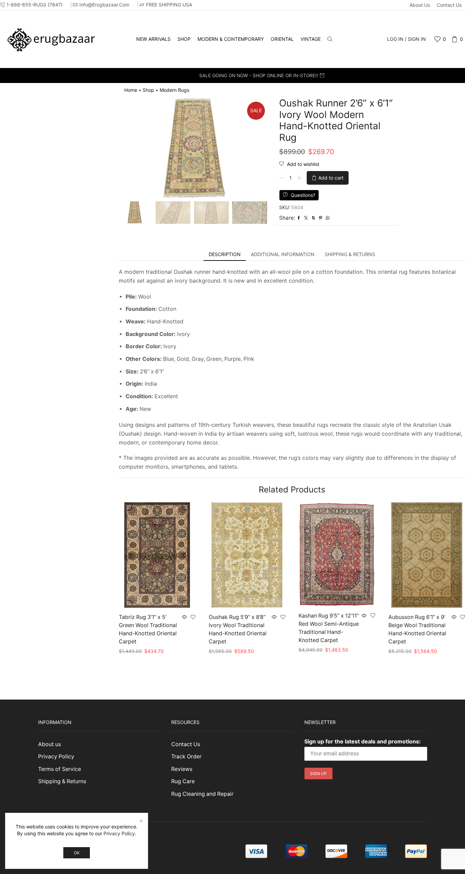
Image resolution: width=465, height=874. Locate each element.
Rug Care (183, 781)
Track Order (186, 756)
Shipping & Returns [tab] (350, 254)
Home (130, 90)
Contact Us (449, 5)
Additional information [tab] (283, 254)
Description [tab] (225, 254)
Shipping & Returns (62, 781)
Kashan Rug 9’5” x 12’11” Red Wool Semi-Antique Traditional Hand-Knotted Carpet (329, 627)
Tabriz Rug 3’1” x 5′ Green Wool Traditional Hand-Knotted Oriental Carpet (148, 629)
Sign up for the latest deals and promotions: (362, 741)
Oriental (282, 39)
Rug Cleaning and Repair (202, 794)
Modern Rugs (174, 90)
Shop (184, 39)
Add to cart (330, 178)
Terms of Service (59, 769)
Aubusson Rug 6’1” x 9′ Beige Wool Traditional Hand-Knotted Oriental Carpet (417, 629)
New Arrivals (153, 39)
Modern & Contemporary (230, 39)
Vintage (311, 39)
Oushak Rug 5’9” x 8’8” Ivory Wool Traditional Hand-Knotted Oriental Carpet (238, 629)
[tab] (225, 254)
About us (420, 5)
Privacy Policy (56, 756)
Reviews (181, 769)
